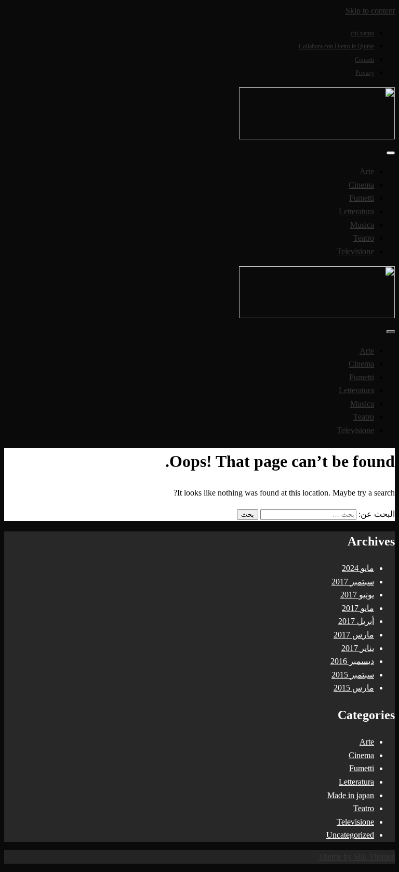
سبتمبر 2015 (352, 674)
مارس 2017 (354, 634)
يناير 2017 (357, 648)
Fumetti (361, 197)
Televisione (355, 251)
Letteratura (356, 211)
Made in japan (350, 795)
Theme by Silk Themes (356, 856)
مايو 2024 (358, 568)
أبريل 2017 (356, 621)
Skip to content (370, 10)
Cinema (361, 184)
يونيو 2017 (357, 594)
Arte (367, 171)
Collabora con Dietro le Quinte (336, 46)
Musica (362, 224)
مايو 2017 (358, 608)
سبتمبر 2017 (352, 581)
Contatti (364, 59)
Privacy (364, 72)
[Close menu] (391, 152)
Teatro (363, 237)
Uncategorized (350, 834)
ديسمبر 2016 (352, 661)
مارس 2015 (354, 687)
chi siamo (362, 33)
